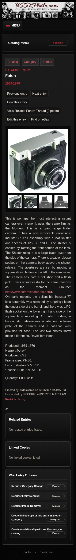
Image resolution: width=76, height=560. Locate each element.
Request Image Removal (26, 505)
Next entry (39, 93)
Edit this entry (16, 119)
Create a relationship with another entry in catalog (36, 531)
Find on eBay (40, 119)
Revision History (15, 399)
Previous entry (17, 93)
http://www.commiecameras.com (28, 292)
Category (30, 62)
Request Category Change (27, 486)
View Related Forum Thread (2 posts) (33, 111)
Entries (47, 62)
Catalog (12, 62)
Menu (16, 25)
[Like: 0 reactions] (7, 408)
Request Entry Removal (25, 496)
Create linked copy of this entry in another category (36, 517)
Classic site (46, 552)
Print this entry (17, 102)
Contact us (29, 552)
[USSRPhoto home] (38, 11)
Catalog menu (18, 43)
